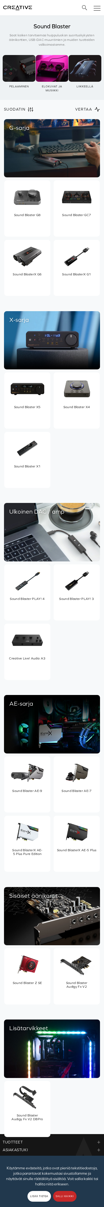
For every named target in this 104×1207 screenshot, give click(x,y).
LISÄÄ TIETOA (39, 1196)
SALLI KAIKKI (65, 1196)
